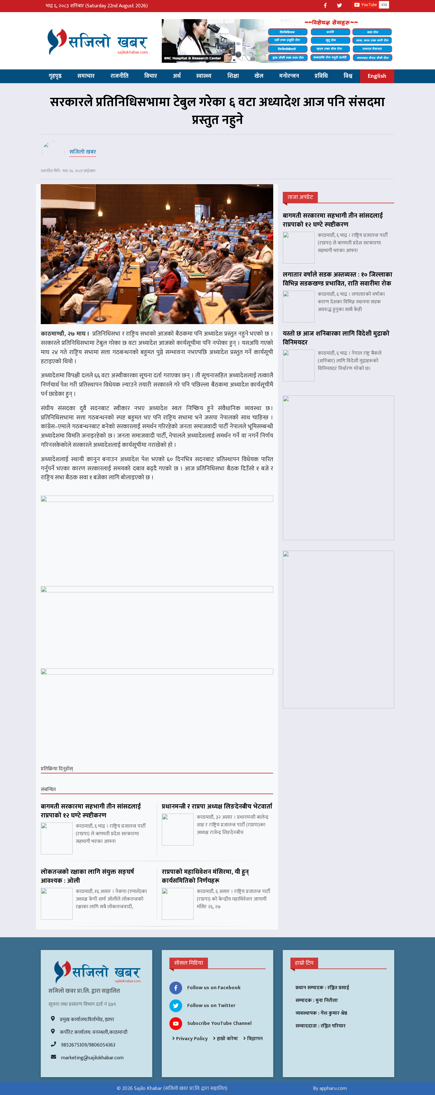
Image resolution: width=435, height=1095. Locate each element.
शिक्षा (233, 76)
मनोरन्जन (289, 76)
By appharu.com (330, 1088)
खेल (258, 76)
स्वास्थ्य (203, 76)
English (377, 76)
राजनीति (120, 76)
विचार (150, 76)
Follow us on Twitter (211, 1005)
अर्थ (177, 76)
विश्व (348, 76)
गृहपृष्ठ (55, 76)
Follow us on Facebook (214, 987)
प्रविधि (321, 76)
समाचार (86, 76)
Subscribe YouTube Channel (219, 1023)
